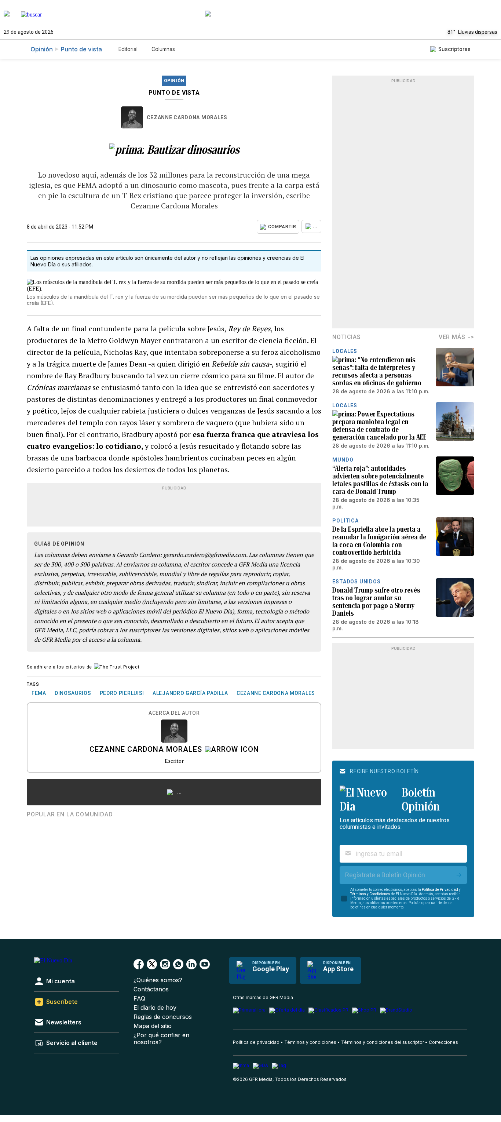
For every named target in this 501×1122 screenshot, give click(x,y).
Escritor (174, 760)
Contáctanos (151, 989)
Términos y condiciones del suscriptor (382, 1042)
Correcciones (443, 1042)
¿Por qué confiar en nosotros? (161, 1039)
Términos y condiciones (310, 1042)
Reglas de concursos (163, 1016)
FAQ (139, 998)
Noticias (346, 337)
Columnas (163, 49)
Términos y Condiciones (370, 894)
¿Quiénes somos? (158, 980)
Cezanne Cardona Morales (187, 117)
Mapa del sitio (153, 1026)
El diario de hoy (155, 1007)
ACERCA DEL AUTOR (174, 713)
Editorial (128, 49)
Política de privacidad (256, 1042)
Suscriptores (454, 49)
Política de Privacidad (440, 890)
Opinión (41, 49)
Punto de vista (81, 49)
